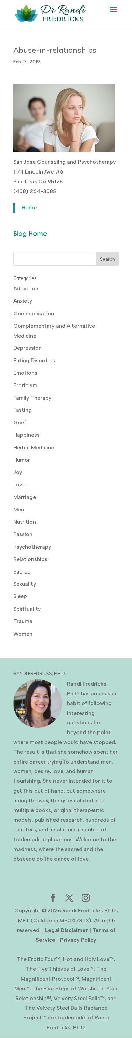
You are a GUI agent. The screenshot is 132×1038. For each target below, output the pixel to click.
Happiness (26, 435)
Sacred (22, 571)
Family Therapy (32, 398)
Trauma (22, 621)
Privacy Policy (78, 940)
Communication (33, 313)
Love (19, 484)
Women (22, 634)
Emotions (25, 373)
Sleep (20, 596)
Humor (21, 460)
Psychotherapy (32, 546)
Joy (17, 472)
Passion (22, 534)
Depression (27, 348)
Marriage (24, 497)
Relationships (30, 559)
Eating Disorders (34, 360)
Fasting (22, 410)
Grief (19, 422)
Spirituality (27, 609)
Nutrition (24, 521)
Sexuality (24, 584)
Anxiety (22, 301)
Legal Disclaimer (66, 930)
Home (29, 207)
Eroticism (25, 385)
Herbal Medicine (33, 447)
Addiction (25, 288)
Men (18, 509)
